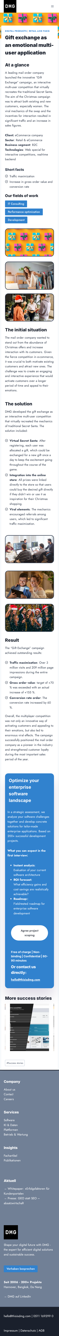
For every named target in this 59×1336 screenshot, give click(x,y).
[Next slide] (50, 1027)
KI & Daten (11, 1125)
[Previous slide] (8, 1027)
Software (9, 1120)
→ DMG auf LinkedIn (17, 1296)
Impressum (11, 1330)
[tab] (23, 1054)
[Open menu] (52, 6)
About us (9, 1089)
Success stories (15, 1063)
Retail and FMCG (39, 31)
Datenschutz (28, 1330)
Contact (8, 1094)
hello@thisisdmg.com (17, 1316)
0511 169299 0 (43, 1316)
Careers (9, 1099)
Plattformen (11, 1130)
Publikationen (12, 1160)
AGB (42, 1330)
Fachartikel (10, 1156)
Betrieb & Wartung (16, 1134)
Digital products (16, 31)
